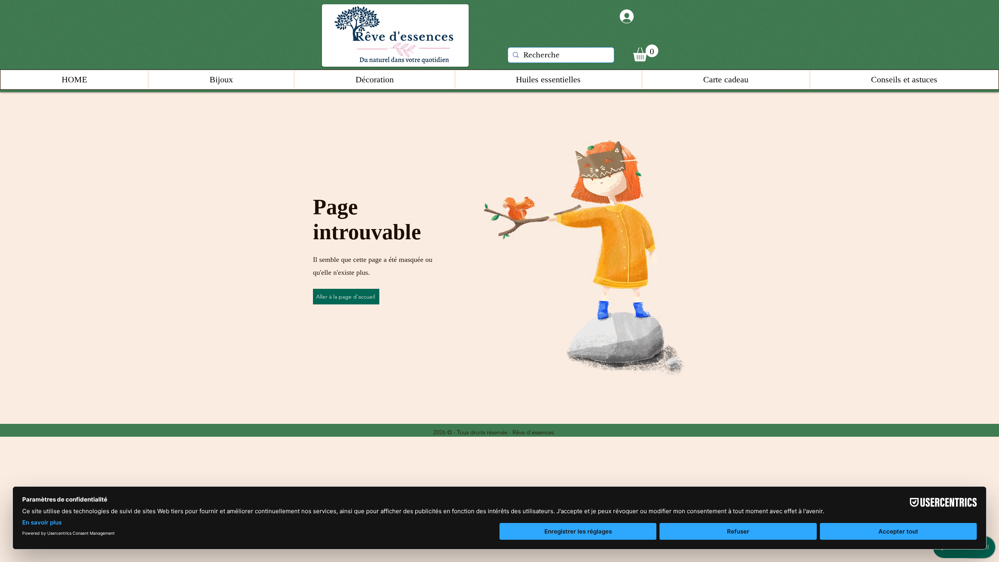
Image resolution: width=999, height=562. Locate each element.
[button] (645, 52)
